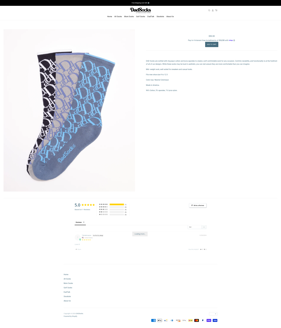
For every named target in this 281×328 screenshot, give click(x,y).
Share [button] (79, 249)
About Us (170, 16)
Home (109, 16)
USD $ (212, 314)
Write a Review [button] (199, 205)
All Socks (118, 16)
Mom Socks (129, 16)
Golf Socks (140, 16)
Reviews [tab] (79, 222)
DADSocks (79, 313)
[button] (201, 249)
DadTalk (150, 16)
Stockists (160, 16)
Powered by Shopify (70, 316)
